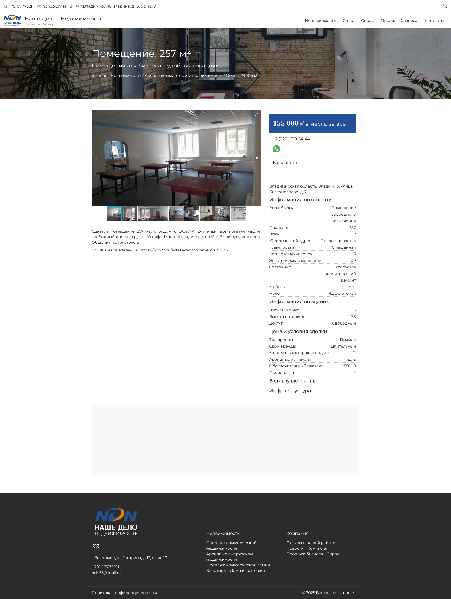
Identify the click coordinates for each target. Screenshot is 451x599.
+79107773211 (19, 6)
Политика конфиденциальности (124, 592)
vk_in (443, 6)
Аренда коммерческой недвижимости (184, 75)
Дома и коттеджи (247, 570)
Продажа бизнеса (399, 20)
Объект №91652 (241, 75)
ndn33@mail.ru (54, 6)
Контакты (434, 20)
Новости (295, 548)
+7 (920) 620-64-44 (291, 139)
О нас (348, 20)
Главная (99, 75)
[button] (256, 114)
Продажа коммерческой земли (238, 565)
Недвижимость (320, 20)
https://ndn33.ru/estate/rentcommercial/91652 (184, 250)
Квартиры (216, 570)
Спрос (367, 20)
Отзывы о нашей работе (310, 542)
